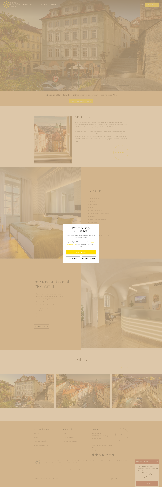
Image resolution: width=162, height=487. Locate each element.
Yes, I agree (81, 252)
